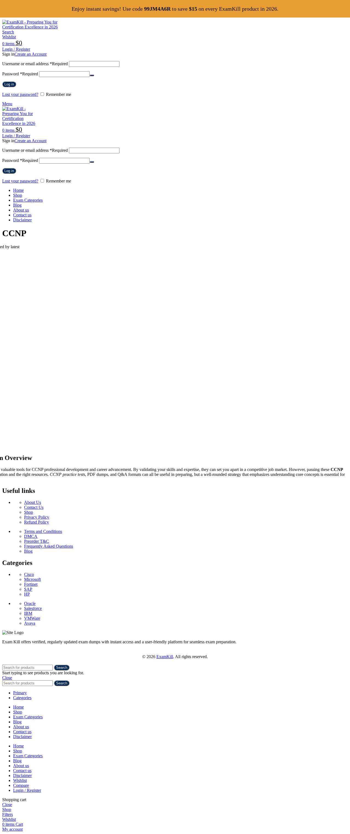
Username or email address (35, 63)
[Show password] (92, 75)
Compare (21, 785)
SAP (28, 589)
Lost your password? (20, 94)
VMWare (32, 618)
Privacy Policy (36, 517)
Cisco (29, 574)
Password (20, 74)
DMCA (30, 536)
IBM (28, 613)
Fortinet (30, 584)
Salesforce (33, 608)
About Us (32, 502)
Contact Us (33, 507)
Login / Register (27, 790)
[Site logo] (36, 27)
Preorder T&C (36, 541)
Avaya (29, 623)
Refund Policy (36, 522)
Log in (9, 84)
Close (7, 677)
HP (27, 594)
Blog (28, 551)
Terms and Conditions (43, 531)
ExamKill (164, 656)
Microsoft (32, 579)
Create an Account (30, 54)
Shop (28, 512)
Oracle (30, 603)
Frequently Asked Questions (48, 546)
